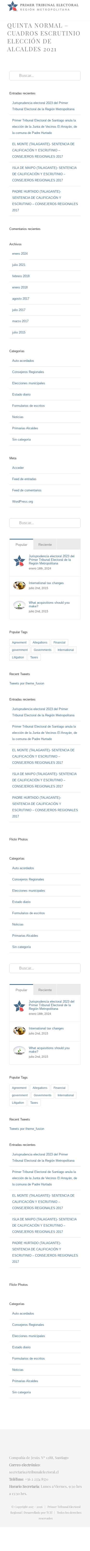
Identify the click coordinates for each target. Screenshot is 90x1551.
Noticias (18, 417)
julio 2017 (18, 310)
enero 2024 (20, 253)
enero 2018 (20, 287)
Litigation (18, 657)
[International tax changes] (19, 584)
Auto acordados (23, 360)
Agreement (19, 642)
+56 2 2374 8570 (36, 1479)
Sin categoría (21, 439)
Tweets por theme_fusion (26, 683)
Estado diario (21, 394)
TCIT (49, 1512)
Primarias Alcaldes (25, 428)
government (20, 649)
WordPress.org (22, 501)
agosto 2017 (20, 298)
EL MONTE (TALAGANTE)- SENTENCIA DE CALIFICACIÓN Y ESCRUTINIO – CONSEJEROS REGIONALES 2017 (43, 150)
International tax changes (46, 583)
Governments (42, 649)
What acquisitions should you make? (49, 604)
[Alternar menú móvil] (81, 13)
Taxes (34, 657)
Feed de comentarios (27, 490)
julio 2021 (18, 265)
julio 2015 (18, 332)
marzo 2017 (20, 321)
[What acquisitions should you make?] (19, 604)
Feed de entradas (24, 479)
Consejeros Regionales (28, 372)
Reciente (45, 544)
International (66, 649)
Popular (21, 544)
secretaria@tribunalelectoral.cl (34, 1472)
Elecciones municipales (28, 383)
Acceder (18, 468)
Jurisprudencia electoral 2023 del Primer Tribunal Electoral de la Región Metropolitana (51, 559)
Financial (60, 642)
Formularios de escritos (28, 406)
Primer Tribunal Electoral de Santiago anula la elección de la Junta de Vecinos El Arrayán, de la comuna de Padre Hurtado (44, 127)
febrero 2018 (21, 276)
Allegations (40, 642)
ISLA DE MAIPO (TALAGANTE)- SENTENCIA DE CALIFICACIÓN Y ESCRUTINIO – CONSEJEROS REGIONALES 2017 (44, 174)
